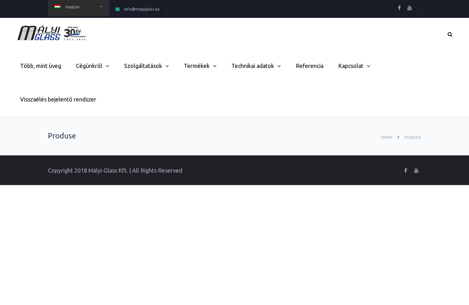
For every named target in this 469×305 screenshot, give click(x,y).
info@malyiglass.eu (142, 9)
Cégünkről (89, 66)
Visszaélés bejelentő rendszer (58, 99)
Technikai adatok (252, 66)
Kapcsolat (350, 66)
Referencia (310, 66)
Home (386, 137)
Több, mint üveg (40, 66)
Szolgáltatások (143, 66)
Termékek (197, 66)
